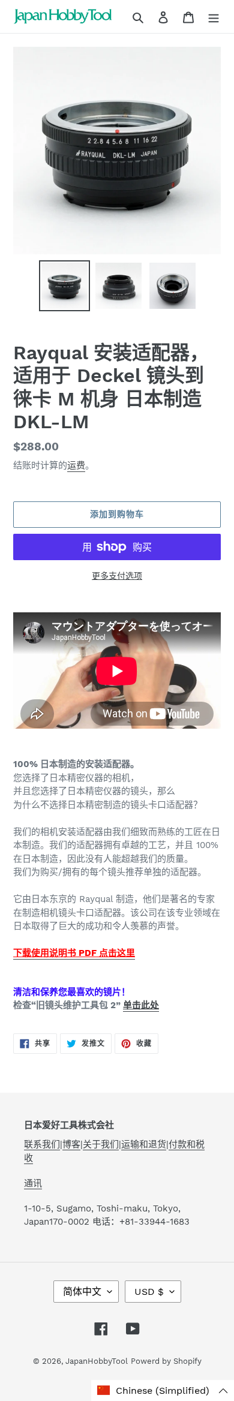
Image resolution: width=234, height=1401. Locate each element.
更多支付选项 (117, 576)
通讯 (33, 1183)
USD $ (149, 1291)
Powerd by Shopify (166, 1361)
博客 (71, 1144)
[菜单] (213, 17)
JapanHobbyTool (96, 1361)
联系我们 (42, 1144)
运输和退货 (143, 1144)
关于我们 (101, 1144)
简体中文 (82, 1291)
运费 (76, 465)
